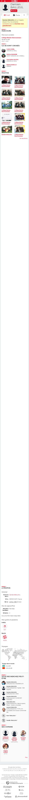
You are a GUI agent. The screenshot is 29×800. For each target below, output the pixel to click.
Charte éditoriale (18, 774)
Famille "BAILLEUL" (11, 720)
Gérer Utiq (25, 777)
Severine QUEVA (23, 738)
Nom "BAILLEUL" (11, 715)
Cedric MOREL (10, 49)
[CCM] (21, 787)
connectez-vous (7, 24)
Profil (8, 15)
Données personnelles (6, 777)
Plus (26, 757)
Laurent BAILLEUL (11, 707)
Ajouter (14, 10)
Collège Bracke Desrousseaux (11, 37)
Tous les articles (12, 776)
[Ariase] (8, 796)
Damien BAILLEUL (7, 134)
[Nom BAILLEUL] (4, 716)
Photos (18, 15)
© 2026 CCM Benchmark (22, 779)
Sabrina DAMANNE (11, 54)
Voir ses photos (23, 138)
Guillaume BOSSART (5, 737)
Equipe (13, 774)
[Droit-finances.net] (21, 790)
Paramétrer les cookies (17, 777)
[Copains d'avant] (8, 793)
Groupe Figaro (12, 779)
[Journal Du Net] (8, 790)
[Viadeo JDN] (21, 793)
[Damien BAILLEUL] (5, 7)
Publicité (25, 774)
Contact (6, 776)
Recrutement (22, 776)
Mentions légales (4, 779)
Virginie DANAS (5, 751)
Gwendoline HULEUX (12, 59)
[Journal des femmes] (8, 787)
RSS (17, 776)
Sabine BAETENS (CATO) (14, 739)
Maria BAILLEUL (10, 702)
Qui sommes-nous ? (6, 774)
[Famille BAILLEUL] (4, 720)
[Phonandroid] (21, 797)
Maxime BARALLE (11, 64)
